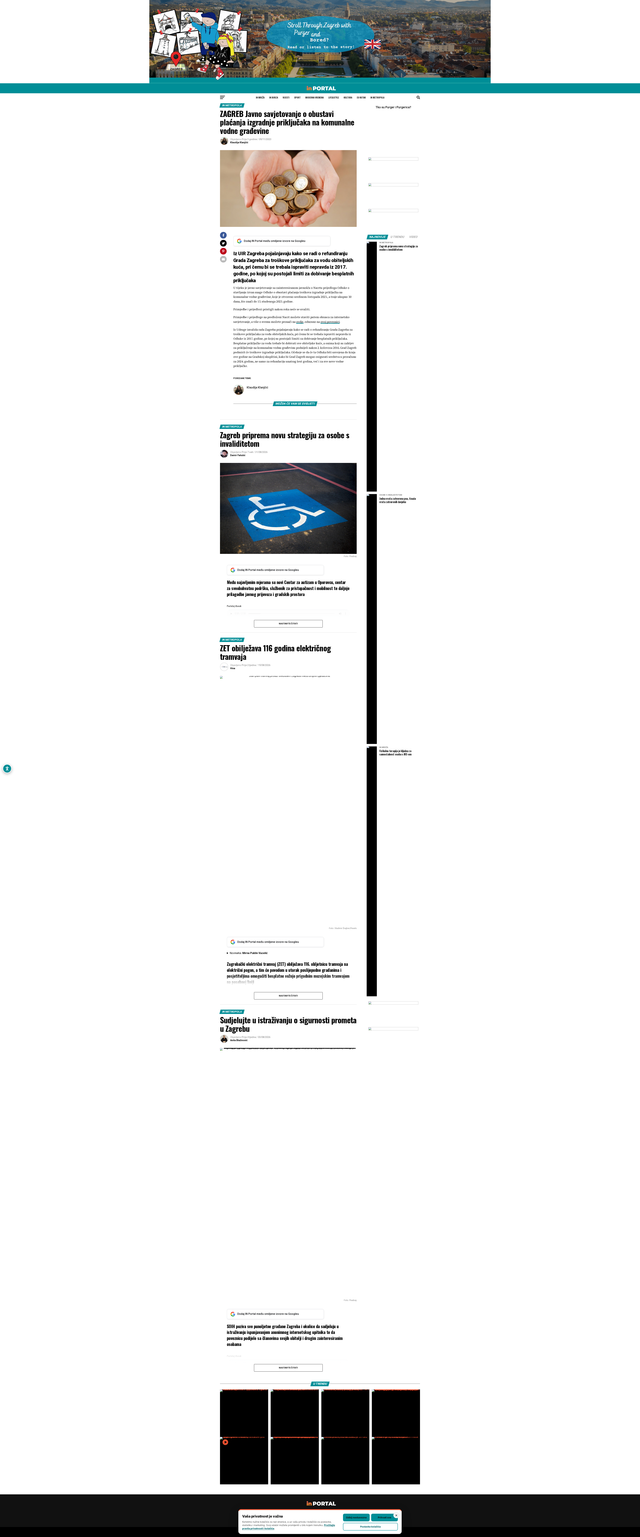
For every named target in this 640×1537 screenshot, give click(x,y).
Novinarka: (249, 953)
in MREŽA (260, 97)
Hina (232, 668)
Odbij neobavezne (356, 1517)
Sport (297, 97)
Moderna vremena (314, 97)
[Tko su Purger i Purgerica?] (393, 130)
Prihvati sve (384, 1517)
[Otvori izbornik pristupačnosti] (7, 768)
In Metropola (377, 97)
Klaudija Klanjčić (239, 142)
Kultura (348, 97)
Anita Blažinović (239, 1040)
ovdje (299, 322)
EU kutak (361, 97)
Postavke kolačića (370, 1526)
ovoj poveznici (330, 322)
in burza (273, 97)
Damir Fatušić (237, 455)
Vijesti (286, 97)
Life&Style (333, 97)
